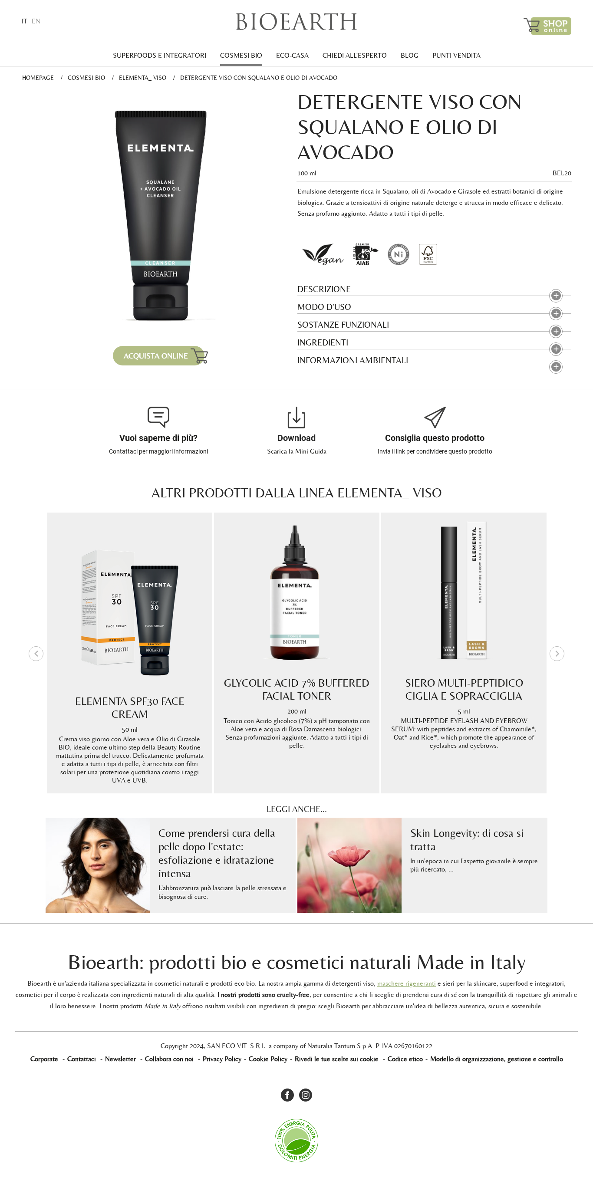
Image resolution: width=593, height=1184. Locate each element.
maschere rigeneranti (406, 983)
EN (36, 21)
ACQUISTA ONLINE (156, 355)
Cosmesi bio (241, 55)
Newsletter (120, 1059)
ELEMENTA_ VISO (142, 77)
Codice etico (405, 1059)
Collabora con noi (169, 1059)
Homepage (38, 77)
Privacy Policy (222, 1059)
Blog (409, 55)
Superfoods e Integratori (159, 55)
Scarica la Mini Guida (296, 451)
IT (24, 21)
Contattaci (81, 1059)
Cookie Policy (268, 1059)
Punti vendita (456, 55)
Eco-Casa (292, 55)
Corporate (44, 1059)
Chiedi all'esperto (355, 55)
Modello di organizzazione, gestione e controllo (496, 1059)
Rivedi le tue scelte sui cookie (337, 1059)
